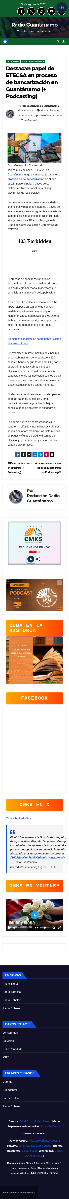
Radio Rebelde (12, 1000)
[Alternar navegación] (32, 41)
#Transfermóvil (28, 120)
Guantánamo (13, 62)
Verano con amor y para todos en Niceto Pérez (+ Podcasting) (48, 468)
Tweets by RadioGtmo (19, 818)
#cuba (45, 110)
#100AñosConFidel (22, 857)
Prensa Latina (11, 1098)
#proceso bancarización (49, 115)
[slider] (19, 927)
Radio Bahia (10, 983)
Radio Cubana (11, 1008)
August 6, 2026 (47, 867)
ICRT (6, 1057)
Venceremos (10, 1032)
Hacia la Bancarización (33, 62)
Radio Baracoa (12, 991)
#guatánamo (25, 115)
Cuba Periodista (12, 1049)
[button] (58, 41)
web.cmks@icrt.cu (20, 1173)
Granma (7, 1081)
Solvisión (8, 1040)
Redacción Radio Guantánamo (41, 105)
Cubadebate (10, 1090)
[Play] (30, 559)
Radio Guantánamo (34, 25)
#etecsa (54, 110)
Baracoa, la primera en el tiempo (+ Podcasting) (20, 468)
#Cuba (39, 857)
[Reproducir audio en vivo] (61, 7)
